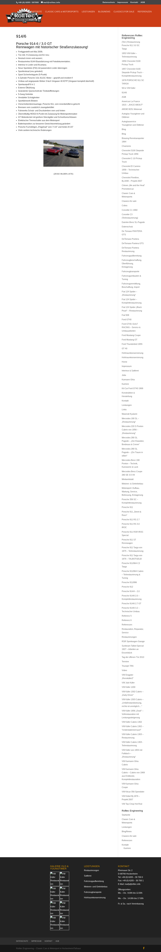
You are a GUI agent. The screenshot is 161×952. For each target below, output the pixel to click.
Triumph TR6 (127, 666)
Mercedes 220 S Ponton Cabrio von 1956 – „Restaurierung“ (132, 429)
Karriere (125, 384)
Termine (125, 661)
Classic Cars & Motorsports (61, 12)
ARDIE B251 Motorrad (132, 109)
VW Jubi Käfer (128, 683)
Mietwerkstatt (127, 479)
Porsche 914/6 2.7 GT (131, 603)
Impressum (122, 2)
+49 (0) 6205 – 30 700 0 (132, 877)
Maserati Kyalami (129, 414)
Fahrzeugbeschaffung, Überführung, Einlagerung (132, 263)
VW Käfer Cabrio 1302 (132, 722)
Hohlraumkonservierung (132, 353)
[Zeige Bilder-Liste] (63, 174)
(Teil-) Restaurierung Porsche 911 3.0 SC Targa (131, 45)
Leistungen (88, 12)
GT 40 (124, 348)
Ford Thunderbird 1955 (132, 344)
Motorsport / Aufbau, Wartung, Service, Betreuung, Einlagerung (132, 491)
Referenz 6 (127, 620)
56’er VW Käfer (128, 88)
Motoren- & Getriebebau (132, 484)
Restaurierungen (129, 637)
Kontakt (134, 2)
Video (124, 670)
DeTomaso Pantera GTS (133, 243)
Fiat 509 (125, 315)
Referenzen (145, 12)
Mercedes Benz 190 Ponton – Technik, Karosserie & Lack (131, 463)
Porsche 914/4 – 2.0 (131, 591)
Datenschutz (109, 2)
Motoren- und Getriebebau (95, 887)
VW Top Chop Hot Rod (132, 804)
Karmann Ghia (128, 380)
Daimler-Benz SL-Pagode (133, 222)
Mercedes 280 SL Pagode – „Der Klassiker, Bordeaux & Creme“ (133, 441)
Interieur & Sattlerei (130, 371)
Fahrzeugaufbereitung (132, 256)
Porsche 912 (127, 587)
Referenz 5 (127, 616)
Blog (124, 129)
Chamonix (126, 146)
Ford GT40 (126, 319)
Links (124, 409)
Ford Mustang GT (129, 340)
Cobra (124, 205)
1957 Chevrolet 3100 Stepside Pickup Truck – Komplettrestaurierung (132, 72)
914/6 (124, 93)
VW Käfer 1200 (128, 687)
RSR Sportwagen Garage (133, 641)
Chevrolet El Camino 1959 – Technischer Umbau (131, 169)
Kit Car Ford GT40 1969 (132, 388)
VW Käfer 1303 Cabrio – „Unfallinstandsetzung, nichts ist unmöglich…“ (133, 702)
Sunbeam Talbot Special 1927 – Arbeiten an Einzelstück (133, 649)
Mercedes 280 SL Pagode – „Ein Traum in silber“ (132, 452)
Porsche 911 (127, 507)
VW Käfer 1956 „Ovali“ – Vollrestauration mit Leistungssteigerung (132, 714)
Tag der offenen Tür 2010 (133, 657)
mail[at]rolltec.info (132, 884)
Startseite (35, 12)
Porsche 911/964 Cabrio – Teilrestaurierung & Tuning (132, 574)
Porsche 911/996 (129, 582)
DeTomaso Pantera (130, 239)
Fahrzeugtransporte (130, 271)
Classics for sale (124, 12)
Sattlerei (87, 876)
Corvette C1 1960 (129, 210)
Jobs (124, 375)
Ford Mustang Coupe (131, 335)
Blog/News (104, 12)
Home (124, 362)
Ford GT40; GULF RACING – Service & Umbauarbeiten (131, 327)
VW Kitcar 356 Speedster (133, 792)
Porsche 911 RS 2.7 (131, 519)
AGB (143, 2)
